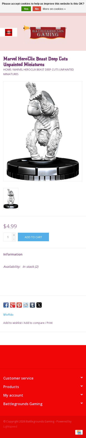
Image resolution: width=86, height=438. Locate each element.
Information (12, 254)
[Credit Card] (78, 432)
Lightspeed (10, 426)
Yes (26, 9)
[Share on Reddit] (25, 305)
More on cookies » (54, 9)
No (37, 9)
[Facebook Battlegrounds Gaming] (35, 358)
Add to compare (34, 323)
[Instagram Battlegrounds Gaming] (50, 358)
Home (7, 69)
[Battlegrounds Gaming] (52, 33)
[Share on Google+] (12, 305)
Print (49, 323)
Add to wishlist (12, 323)
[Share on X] (39, 305)
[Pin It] (19, 305)
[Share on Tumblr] (32, 305)
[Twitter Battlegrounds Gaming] (43, 358)
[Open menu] (8, 32)
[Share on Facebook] (6, 305)
